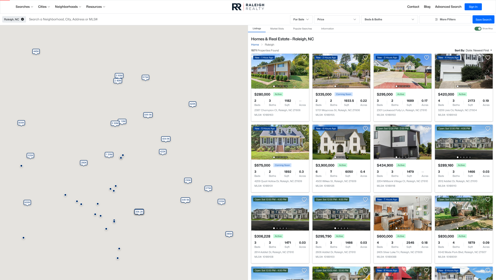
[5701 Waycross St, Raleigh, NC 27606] (341, 71)
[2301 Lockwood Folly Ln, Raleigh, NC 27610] (402, 71)
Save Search (483, 19)
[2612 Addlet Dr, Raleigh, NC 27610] (464, 142)
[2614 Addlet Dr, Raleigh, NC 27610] (280, 213)
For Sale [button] (298, 19)
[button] (22, 19)
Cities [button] (42, 7)
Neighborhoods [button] (66, 7)
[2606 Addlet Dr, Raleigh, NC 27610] (341, 213)
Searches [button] (23, 7)
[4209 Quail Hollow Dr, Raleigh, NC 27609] (280, 142)
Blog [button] (427, 7)
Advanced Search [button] (448, 7)
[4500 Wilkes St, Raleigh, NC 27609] (341, 142)
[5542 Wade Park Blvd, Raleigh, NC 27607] (464, 213)
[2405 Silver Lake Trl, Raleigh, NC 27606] (402, 213)
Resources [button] (94, 7)
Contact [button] (413, 7)
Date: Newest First (478, 50)
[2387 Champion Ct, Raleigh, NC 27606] (280, 71)
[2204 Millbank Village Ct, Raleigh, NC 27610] (402, 142)
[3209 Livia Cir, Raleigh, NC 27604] (464, 71)
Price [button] (320, 19)
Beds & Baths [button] (373, 19)
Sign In (473, 6)
